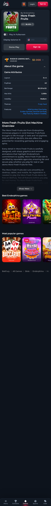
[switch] (25, 34)
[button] (11, 211)
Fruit (40, 104)
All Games (17, 271)
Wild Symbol (32, 109)
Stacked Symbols (39, 111)
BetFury (6, 271)
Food (45, 104)
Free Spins (42, 109)
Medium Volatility (40, 114)
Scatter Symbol (26, 111)
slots (27, 271)
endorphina (38, 271)
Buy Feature (28, 114)
